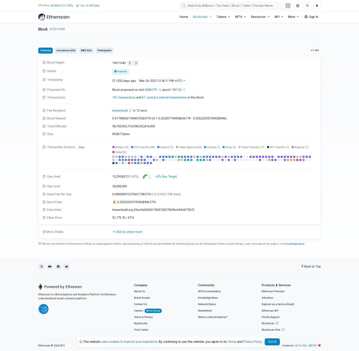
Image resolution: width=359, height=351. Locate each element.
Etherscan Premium (273, 291)
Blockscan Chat (271, 329)
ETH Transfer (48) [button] (144, 147)
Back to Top (312, 266)
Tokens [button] (221, 17)
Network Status (207, 304)
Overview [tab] (45, 50)
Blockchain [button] (200, 17)
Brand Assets (142, 297)
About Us (139, 291)
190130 (176, 90)
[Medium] (50, 266)
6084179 (151, 90)
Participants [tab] (104, 50)
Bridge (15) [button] (122, 147)
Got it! (272, 342)
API (317, 50)
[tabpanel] (179, 147)
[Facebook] (58, 266)
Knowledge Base (294, 243)
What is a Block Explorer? (212, 317)
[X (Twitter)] (41, 266)
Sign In (313, 17)
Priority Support (271, 317)
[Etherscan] (53, 17)
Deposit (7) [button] (166, 147)
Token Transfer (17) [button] (252, 147)
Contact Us (140, 304)
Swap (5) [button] (230, 147)
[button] (179, 232)
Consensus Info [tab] (66, 50)
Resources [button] (258, 17)
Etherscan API (270, 310)
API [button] (277, 17)
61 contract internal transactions (164, 97)
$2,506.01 (56, 5)
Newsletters (205, 310)
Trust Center (141, 329)
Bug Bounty (141, 323)
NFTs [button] (238, 17)
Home (184, 17)
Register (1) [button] (302, 147)
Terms (137, 317)
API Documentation (209, 291)
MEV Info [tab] (86, 50)
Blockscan (268, 323)
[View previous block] (130, 63)
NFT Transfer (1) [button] (279, 147)
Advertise (267, 297)
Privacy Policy (252, 342)
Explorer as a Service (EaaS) (278, 304)
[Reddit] (66, 266)
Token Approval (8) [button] (190, 147)
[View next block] (136, 63)
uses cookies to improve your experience (129, 342)
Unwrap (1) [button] (213, 147)
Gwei (92, 5)
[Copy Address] (131, 110)
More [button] (291, 17)
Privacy (148, 317)
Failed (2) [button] (121, 152)
